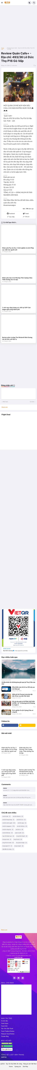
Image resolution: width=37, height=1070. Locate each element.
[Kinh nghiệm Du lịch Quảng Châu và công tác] (6, 712)
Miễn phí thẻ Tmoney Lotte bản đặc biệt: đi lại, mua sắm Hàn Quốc (22, 695)
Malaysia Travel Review (7, 1034)
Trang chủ (2, 48)
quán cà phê (19, 832)
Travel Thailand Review (7, 1031)
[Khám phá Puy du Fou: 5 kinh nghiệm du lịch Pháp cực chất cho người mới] (18, 236)
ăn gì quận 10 (7, 846)
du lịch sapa (22, 823)
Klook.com (5, 407)
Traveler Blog (5, 1036)
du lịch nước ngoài (9, 823)
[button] (2, 3)
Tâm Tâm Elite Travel (7, 1028)
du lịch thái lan (22, 826)
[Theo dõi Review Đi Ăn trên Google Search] (7, 1050)
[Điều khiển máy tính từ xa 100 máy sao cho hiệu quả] (6, 689)
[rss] (27, 725)
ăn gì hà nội (18, 839)
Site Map (25, 1066)
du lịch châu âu (18, 816)
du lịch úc (19, 829)
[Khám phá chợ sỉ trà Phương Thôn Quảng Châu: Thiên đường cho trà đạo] (18, 266)
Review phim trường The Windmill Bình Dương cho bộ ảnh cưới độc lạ (17, 338)
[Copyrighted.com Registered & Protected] (7, 1046)
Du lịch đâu (4, 1021)
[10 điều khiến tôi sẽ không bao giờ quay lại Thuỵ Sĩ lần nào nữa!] (18, 669)
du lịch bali (6, 816)
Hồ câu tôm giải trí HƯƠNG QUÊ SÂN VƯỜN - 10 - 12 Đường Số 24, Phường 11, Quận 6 (23, 703)
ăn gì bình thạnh (22, 836)
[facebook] (10, 725)
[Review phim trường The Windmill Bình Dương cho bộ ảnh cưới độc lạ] (18, 325)
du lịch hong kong (8, 819)
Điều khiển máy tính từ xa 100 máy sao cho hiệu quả (23, 688)
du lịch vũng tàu (8, 829)
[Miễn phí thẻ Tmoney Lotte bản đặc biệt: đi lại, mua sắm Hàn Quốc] (6, 696)
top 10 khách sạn (8, 836)
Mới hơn (5, 401)
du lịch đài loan (8, 832)
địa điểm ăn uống (8, 849)
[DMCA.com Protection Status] (7, 1044)
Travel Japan (4, 1023)
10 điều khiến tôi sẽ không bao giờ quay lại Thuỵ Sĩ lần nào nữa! (18, 683)
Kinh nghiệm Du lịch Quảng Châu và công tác (22, 711)
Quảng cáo (18, 1066)
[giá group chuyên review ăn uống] (18, 628)
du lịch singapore (9, 826)
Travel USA (4, 1026)
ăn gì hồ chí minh (8, 842)
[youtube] (18, 978)
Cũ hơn (32, 401)
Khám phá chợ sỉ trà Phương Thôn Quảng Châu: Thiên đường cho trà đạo (17, 278)
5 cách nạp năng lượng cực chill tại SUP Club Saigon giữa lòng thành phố (16, 308)
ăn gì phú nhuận (21, 842)
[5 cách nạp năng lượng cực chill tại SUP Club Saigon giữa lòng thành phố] (18, 296)
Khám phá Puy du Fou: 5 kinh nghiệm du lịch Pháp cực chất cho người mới (18, 249)
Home (11, 1066)
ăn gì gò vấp (7, 839)
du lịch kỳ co (21, 819)
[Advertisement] (18, 27)
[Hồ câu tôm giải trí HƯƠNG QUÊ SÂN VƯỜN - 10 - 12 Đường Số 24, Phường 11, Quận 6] (6, 703)
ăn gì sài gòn (19, 846)
